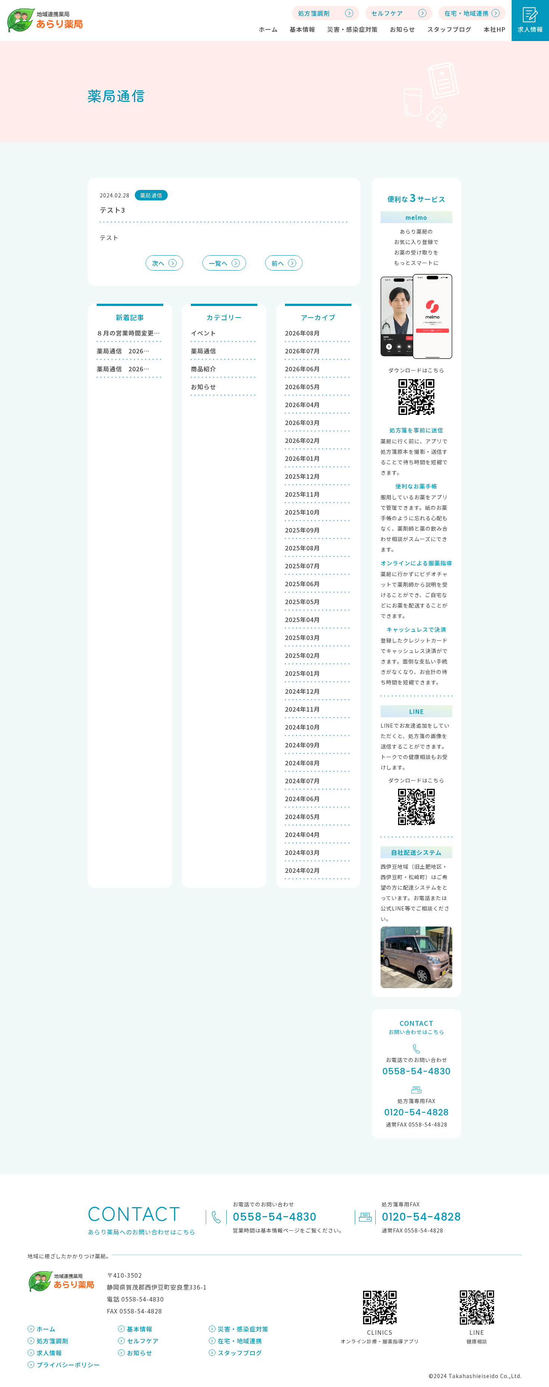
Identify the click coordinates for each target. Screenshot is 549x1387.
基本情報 (302, 29)
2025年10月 (302, 511)
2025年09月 (302, 529)
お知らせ (402, 29)
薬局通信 (203, 350)
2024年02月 (302, 870)
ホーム (268, 29)
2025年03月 (302, 637)
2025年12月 (302, 476)
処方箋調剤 (52, 1340)
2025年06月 (302, 583)
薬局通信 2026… (123, 350)
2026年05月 (302, 386)
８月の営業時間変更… (128, 332)
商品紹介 (203, 368)
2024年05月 (302, 816)
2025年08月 (302, 547)
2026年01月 (302, 458)
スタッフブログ (449, 29)
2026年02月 (302, 440)
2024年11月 (302, 709)
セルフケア (143, 1340)
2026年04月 (302, 404)
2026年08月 (302, 332)
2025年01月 (302, 673)
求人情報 (530, 29)
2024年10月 (302, 726)
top (527, 1306)
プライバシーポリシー (68, 1364)
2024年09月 (302, 744)
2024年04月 (302, 834)
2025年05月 (302, 601)
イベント (203, 332)
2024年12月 (302, 691)
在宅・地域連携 (240, 1340)
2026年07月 (302, 350)
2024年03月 (302, 852)
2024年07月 (302, 780)
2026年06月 (302, 368)
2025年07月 (302, 565)
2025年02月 (302, 655)
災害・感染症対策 (352, 29)
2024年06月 (302, 798)
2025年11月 (302, 494)
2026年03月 (302, 422)
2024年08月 (302, 762)
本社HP (495, 29)
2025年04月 (302, 619)
